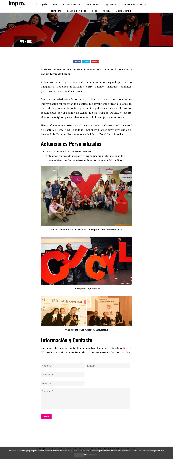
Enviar (46, 416)
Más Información (92, 455)
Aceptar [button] (78, 455)
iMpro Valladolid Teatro (16, 4)
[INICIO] (36, 3)
